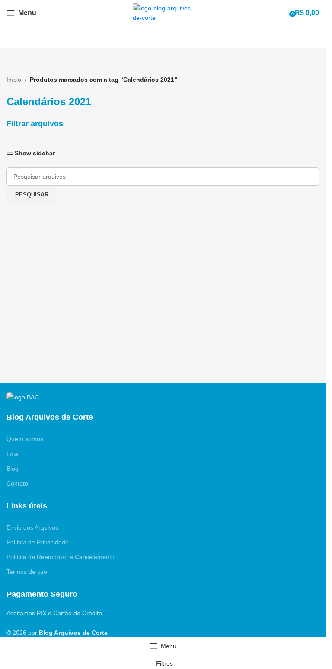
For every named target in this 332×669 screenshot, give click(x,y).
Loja (12, 453)
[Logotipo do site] (163, 12)
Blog (12, 468)
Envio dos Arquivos (32, 527)
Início (13, 79)
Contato (17, 483)
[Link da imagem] (22, 396)
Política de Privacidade (37, 542)
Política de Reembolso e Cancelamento (60, 556)
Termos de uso (26, 571)
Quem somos (24, 438)
